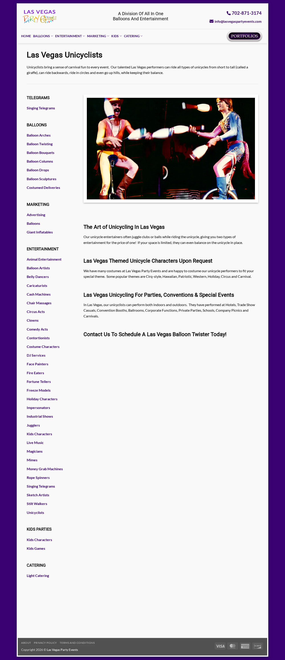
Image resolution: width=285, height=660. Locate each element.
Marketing (96, 36)
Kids (115, 36)
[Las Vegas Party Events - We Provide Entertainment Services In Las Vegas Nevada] (39, 17)
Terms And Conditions (77, 642)
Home (26, 36)
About (26, 642)
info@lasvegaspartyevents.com (238, 21)
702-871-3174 (247, 13)
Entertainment (68, 36)
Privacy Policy (45, 642)
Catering (132, 36)
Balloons (41, 36)
